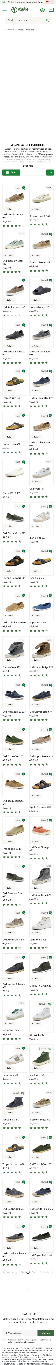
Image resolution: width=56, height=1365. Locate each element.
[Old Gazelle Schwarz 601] (14, 1237)
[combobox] (28, 20)
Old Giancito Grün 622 (12, 895)
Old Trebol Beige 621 (14, 622)
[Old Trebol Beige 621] (14, 606)
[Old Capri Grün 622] (14, 739)
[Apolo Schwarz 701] (41, 784)
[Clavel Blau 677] (41, 1283)
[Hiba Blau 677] (14, 1283)
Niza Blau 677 (36, 578)
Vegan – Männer (25, 30)
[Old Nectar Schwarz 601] (14, 967)
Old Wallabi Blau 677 (14, 711)
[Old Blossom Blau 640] (14, 244)
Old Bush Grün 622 (40, 985)
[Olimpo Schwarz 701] (14, 561)
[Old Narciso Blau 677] (41, 381)
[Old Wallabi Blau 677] (14, 695)
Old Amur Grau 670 (13, 939)
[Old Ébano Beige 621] (41, 650)
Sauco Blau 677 (10, 1119)
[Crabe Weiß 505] (14, 472)
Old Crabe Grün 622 (13, 533)
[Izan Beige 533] (41, 516)
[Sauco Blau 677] (14, 1103)
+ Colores (9, 209)
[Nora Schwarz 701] (41, 290)
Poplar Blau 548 (38, 622)
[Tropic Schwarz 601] (14, 1147)
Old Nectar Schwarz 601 (13, 986)
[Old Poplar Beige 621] (41, 739)
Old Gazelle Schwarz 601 (14, 1255)
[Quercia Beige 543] (41, 244)
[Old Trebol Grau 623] (14, 1327)
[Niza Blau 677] (41, 561)
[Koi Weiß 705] (41, 1014)
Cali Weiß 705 (37, 488)
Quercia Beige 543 (39, 262)
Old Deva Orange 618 (39, 849)
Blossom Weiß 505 (39, 216)
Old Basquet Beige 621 (13, 802)
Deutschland (49, 1)
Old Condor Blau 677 (41, 1209)
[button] (51, 9)
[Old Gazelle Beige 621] (41, 426)
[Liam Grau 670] (14, 1058)
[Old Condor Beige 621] (14, 198)
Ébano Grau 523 (11, 667)
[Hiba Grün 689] (14, 1014)
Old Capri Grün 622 (13, 756)
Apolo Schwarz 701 (40, 807)
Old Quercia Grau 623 (39, 353)
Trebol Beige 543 (11, 849)
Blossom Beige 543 (39, 1119)
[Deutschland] (49, 1)
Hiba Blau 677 (10, 1299)
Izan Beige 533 (37, 537)
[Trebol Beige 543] (14, 830)
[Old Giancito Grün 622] (14, 877)
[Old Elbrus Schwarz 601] (14, 335)
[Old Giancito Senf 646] (41, 1327)
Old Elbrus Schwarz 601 (13, 353)
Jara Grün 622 (36, 1075)
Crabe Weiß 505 (11, 493)
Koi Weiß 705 (36, 1035)
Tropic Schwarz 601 (13, 1164)
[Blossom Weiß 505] (41, 198)
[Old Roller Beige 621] (14, 290)
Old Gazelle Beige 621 (39, 444)
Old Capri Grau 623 (13, 1209)
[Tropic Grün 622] (14, 381)
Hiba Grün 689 (10, 1030)
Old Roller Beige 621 (14, 307)
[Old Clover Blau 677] (41, 695)
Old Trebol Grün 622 (41, 1164)
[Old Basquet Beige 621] (14, 784)
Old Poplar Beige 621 (41, 756)
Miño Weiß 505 (37, 939)
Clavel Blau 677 (37, 1299)
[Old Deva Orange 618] (41, 830)
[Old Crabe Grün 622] (14, 516)
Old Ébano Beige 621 (41, 667)
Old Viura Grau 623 (40, 895)
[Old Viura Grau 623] (41, 877)
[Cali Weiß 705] (41, 472)
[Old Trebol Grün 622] (41, 1147)
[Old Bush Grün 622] (41, 967)
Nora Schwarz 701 (39, 307)
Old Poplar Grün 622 (40, 1255)
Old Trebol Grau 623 (13, 1346)
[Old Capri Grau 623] (14, 1192)
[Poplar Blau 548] (41, 606)
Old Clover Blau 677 (40, 711)
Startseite (9, 30)
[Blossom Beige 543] (41, 1103)
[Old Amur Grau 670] (14, 923)
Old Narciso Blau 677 (41, 398)
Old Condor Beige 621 (12, 216)
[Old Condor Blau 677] (41, 1192)
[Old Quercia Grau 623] (41, 335)
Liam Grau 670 (10, 1075)
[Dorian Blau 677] (14, 426)
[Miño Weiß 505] (41, 923)
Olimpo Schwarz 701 (14, 578)
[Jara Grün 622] (41, 1058)
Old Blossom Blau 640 (12, 262)
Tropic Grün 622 (11, 398)
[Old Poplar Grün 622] (41, 1237)
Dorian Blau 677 (11, 444)
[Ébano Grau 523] (14, 650)
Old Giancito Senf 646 (39, 1346)
